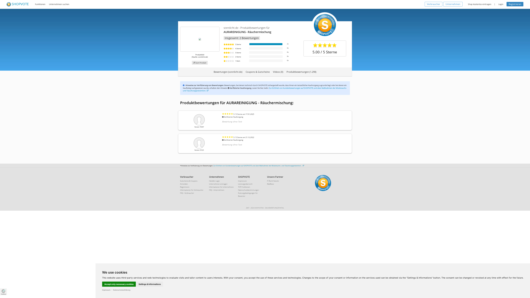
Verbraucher (433, 4)
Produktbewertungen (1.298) (301, 71)
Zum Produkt (200, 63)
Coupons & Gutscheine (258, 71)
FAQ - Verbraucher (187, 193)
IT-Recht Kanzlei (273, 181)
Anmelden (184, 184)
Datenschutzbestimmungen (248, 190)
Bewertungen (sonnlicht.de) (228, 71)
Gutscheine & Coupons (189, 181)
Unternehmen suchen (59, 4)
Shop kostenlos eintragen (479, 4)
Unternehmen (453, 4)
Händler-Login (214, 181)
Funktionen (40, 4)
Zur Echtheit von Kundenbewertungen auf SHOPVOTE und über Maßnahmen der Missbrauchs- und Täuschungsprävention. (257, 166)
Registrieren (515, 4)
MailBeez (270, 184)
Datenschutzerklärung (121, 290)
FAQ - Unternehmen (216, 190)
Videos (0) (278, 71)
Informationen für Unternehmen (221, 187)
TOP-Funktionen (244, 187)
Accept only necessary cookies (119, 284)
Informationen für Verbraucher (191, 190)
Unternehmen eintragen (218, 184)
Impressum (106, 290)
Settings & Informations (150, 284)
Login (500, 4)
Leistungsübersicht (245, 184)
